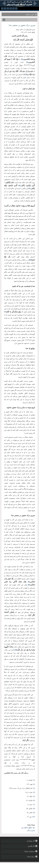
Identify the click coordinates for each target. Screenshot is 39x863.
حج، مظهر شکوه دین (28, 827)
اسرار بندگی (31, 830)
